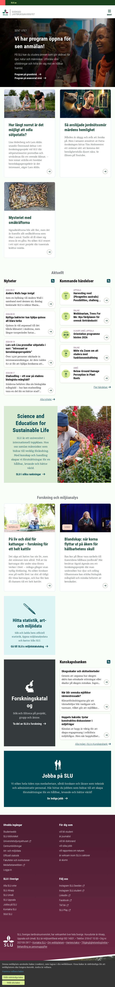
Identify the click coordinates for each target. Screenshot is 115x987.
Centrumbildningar (12, 846)
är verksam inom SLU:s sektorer (74, 855)
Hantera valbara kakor (13, 971)
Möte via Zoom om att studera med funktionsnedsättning (85, 354)
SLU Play (63, 910)
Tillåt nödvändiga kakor (13, 977)
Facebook (64, 900)
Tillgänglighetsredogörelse (94, 942)
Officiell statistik (11, 855)
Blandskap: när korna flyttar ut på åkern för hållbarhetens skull (81, 544)
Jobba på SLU (10, 904)
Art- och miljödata (12, 850)
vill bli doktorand (67, 841)
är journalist (65, 836)
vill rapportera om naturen (71, 850)
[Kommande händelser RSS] (108, 282)
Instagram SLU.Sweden (70, 885)
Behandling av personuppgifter (32, 946)
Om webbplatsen (56, 942)
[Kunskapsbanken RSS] (108, 662)
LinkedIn (63, 895)
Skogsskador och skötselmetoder (81, 671)
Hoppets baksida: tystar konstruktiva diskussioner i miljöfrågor (77, 720)
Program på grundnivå (26, 74)
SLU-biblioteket (10, 836)
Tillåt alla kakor (13, 983)
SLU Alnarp (8, 890)
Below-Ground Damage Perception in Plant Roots (86, 374)
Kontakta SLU (9, 909)
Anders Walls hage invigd (20, 293)
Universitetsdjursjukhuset (15, 841)
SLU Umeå (8, 895)
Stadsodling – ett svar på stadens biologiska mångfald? (24, 377)
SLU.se (14, 3)
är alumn (63, 860)
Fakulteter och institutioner (16, 860)
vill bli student (66, 831)
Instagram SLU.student (70, 890)
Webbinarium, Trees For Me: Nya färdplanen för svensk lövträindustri (87, 317)
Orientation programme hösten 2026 (86, 335)
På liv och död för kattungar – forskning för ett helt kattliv (28, 544)
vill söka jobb (65, 845)
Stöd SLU (7, 914)
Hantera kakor (73, 942)
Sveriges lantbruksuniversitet (23, 13)
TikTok (62, 905)
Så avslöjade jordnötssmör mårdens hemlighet (85, 127)
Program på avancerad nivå (28, 78)
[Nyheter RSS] (52, 282)
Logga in (7, 869)
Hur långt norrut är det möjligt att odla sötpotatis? (26, 130)
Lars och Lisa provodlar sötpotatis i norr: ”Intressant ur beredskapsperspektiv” (26, 348)
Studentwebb (9, 831)
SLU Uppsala (9, 899)
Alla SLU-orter (10, 885)
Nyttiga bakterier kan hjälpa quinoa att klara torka (25, 319)
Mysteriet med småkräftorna (20, 220)
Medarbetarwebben (12, 864)
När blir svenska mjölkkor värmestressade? (76, 694)
